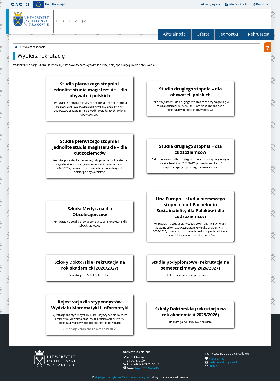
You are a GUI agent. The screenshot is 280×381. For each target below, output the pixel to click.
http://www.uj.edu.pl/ (146, 367)
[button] (12, 4)
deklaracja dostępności (223, 362)
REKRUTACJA (71, 21)
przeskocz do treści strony (1, 1)
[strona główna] (16, 46)
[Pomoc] (267, 47)
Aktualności (175, 34)
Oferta (203, 34)
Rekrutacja (258, 34)
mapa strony (216, 358)
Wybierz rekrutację (41, 55)
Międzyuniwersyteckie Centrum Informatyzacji (122, 377)
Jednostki (228, 34)
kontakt (213, 365)
